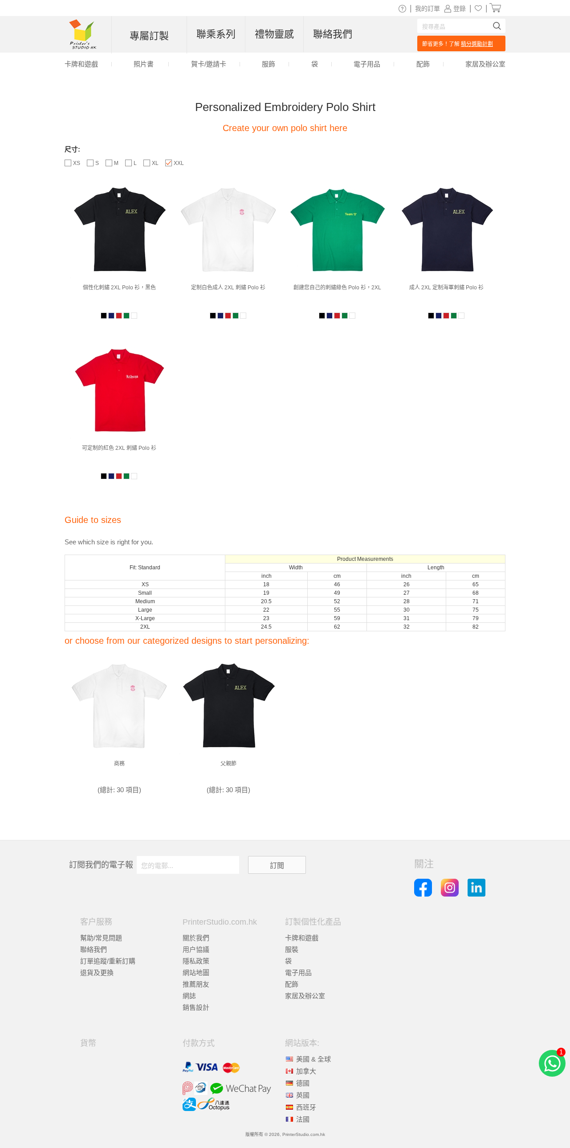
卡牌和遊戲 (301, 938)
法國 (302, 1119)
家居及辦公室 (305, 996)
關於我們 (196, 938)
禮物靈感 (274, 34)
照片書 (144, 64)
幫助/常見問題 (101, 938)
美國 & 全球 (313, 1059)
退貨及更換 (97, 972)
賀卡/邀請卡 (208, 64)
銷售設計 (196, 1007)
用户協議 (196, 949)
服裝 (291, 949)
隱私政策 (196, 961)
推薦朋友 (196, 984)
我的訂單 (427, 8)
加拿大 (306, 1071)
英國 (302, 1095)
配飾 (291, 984)
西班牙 (306, 1107)
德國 (302, 1083)
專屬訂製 (149, 35)
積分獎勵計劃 (477, 44)
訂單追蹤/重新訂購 (107, 961)
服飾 (268, 64)
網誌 (189, 996)
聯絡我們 (93, 949)
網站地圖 (196, 972)
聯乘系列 (216, 34)
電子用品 (298, 972)
